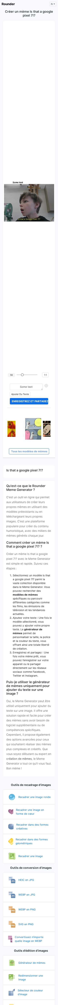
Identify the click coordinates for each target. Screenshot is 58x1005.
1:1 (45, 374)
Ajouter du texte (20, 394)
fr (52, 4)
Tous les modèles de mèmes (29, 451)
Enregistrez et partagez (30, 401)
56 (11, 375)
